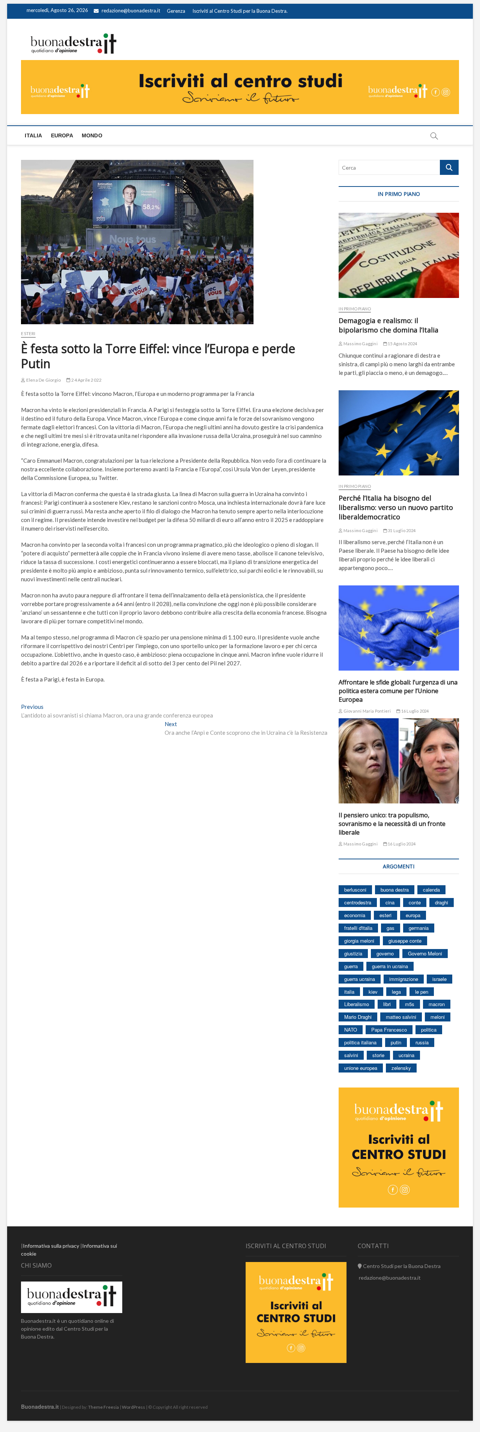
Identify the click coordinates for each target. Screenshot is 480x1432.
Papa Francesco (389, 1029)
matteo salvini (401, 1016)
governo (385, 953)
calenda (431, 889)
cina (390, 902)
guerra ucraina (359, 978)
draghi (441, 902)
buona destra (395, 889)
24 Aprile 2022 (86, 380)
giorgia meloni (359, 940)
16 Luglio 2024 (414, 710)
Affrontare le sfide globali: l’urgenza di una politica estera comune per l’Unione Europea (398, 691)
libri (387, 1004)
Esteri (28, 333)
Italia (33, 135)
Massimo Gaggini (360, 343)
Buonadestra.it (40, 1406)
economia (354, 915)
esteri (386, 915)
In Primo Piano (355, 308)
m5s (409, 1004)
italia (349, 991)
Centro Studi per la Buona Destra (401, 1266)
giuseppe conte (405, 940)
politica (428, 1029)
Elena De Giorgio (43, 380)
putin (396, 1042)
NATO (350, 1029)
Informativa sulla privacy (51, 1245)
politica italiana (360, 1042)
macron (437, 1004)
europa (413, 915)
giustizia (353, 953)
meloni (437, 1016)
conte (415, 902)
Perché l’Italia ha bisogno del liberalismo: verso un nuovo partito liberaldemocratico (396, 507)
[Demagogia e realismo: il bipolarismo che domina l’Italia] (399, 255)
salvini (351, 1055)
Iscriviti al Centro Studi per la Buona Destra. (240, 11)
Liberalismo (356, 1004)
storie (378, 1055)
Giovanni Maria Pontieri (367, 710)
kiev (373, 991)
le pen (421, 991)
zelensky (401, 1067)
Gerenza (176, 11)
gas (390, 927)
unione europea (360, 1067)
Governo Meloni (425, 953)
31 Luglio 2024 (401, 530)
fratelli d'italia (358, 927)
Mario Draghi (358, 1016)
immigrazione (403, 978)
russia (422, 1042)
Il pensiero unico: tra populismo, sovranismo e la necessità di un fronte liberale (392, 823)
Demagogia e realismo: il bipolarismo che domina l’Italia (388, 325)
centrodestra (357, 902)
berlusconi (355, 889)
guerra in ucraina (390, 966)
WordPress (133, 1407)
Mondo (92, 135)
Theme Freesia (103, 1407)
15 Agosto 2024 (402, 343)
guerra (351, 966)
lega (396, 991)
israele (439, 978)
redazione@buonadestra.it (131, 11)
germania (419, 927)
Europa (62, 135)
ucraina (406, 1055)
